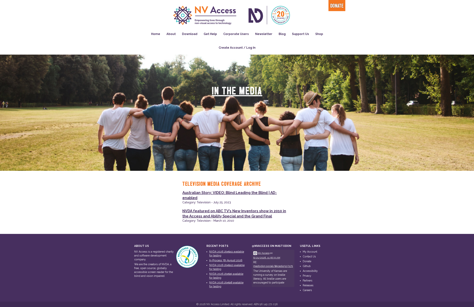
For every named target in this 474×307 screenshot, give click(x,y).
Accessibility (310, 270)
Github (307, 266)
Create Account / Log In (237, 47)
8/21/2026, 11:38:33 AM (266, 257)
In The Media (237, 91)
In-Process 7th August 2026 (225, 260)
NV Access (263, 253)
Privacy (307, 275)
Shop (319, 34)
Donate (336, 6)
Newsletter (263, 34)
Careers (307, 290)
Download (189, 34)
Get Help (210, 34)
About (171, 34)
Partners (307, 280)
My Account (310, 251)
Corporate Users (236, 34)
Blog (282, 34)
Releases (308, 285)
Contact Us (309, 256)
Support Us (300, 34)
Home (155, 34)
